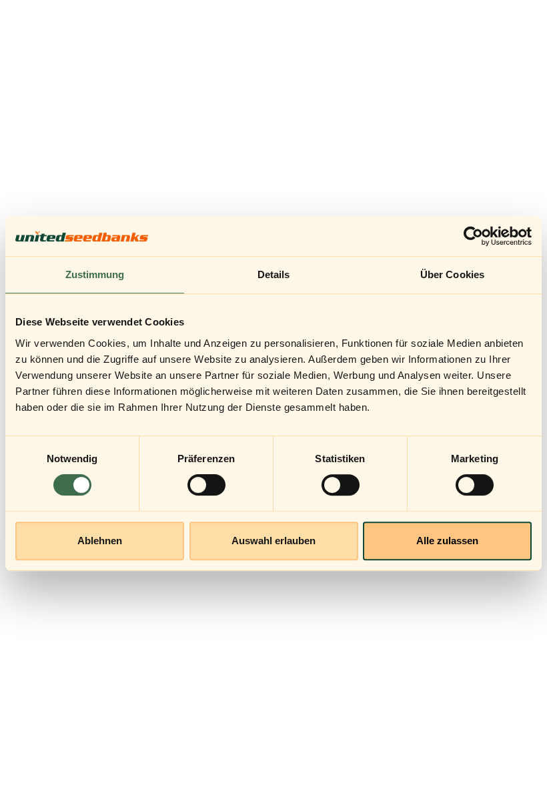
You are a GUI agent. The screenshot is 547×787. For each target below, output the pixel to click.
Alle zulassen (447, 540)
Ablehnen (99, 540)
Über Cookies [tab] (452, 274)
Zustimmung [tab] (95, 274)
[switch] (206, 485)
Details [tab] (273, 274)
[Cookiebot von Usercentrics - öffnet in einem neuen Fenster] (473, 236)
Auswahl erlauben (273, 540)
